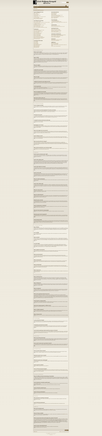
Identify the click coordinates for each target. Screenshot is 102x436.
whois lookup (48, 419)
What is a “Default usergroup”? (54, 17)
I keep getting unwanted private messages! (56, 21)
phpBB (37, 127)
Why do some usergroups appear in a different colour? (57, 16)
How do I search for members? (54, 31)
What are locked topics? (36, 46)
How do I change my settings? (37, 21)
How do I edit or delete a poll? (37, 33)
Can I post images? (36, 43)
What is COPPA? (36, 13)
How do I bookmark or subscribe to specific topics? (57, 35)
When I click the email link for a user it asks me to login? (40, 27)
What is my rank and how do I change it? (38, 26)
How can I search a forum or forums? (55, 29)
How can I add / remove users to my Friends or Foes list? (58, 26)
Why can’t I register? (36, 14)
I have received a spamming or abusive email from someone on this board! (59, 22)
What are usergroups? (53, 14)
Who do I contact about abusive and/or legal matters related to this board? (59, 45)
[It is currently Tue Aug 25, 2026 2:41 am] (67, 8)
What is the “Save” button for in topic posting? (39, 37)
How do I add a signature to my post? (38, 31)
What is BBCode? (36, 41)
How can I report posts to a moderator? (38, 36)
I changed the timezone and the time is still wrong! (40, 23)
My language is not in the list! (37, 24)
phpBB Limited (53, 409)
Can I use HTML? (36, 42)
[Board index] (45, 2)
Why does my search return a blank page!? (56, 30)
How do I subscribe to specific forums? (55, 36)
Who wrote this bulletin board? (54, 43)
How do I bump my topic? (37, 38)
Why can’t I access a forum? (37, 34)
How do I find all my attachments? (55, 40)
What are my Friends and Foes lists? (55, 25)
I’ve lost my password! (36, 17)
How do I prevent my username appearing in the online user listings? (42, 22)
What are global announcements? (38, 44)
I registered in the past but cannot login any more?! (40, 16)
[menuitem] (66, 5)
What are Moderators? (53, 13)
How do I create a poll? (36, 32)
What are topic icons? (36, 47)
